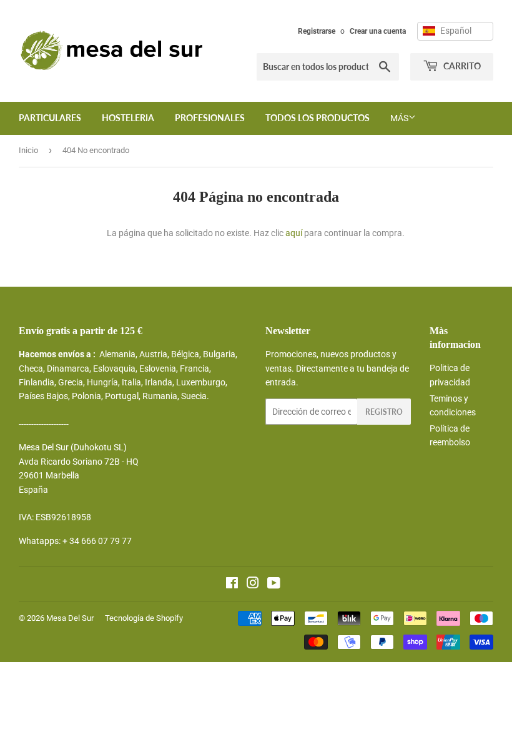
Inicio (28, 150)
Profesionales (210, 117)
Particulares (50, 117)
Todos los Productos (317, 117)
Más (399, 118)
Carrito (461, 66)
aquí (293, 233)
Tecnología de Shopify (144, 618)
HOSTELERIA (128, 117)
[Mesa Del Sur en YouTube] (273, 585)
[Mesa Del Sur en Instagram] (253, 585)
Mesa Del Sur (70, 618)
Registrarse (316, 31)
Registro (384, 412)
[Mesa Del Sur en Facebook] (232, 585)
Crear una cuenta (378, 31)
